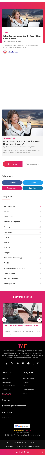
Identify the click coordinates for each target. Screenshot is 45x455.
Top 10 (25, 393)
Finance (25, 382)
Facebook (12, 183)
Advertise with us (8, 386)
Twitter (33, 183)
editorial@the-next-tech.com (15, 406)
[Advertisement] (22, 82)
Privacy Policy (21, 446)
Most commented (32, 164)
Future (25, 386)
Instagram (12, 188)
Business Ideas (28, 378)
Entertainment (28, 390)
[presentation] (4, 319)
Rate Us (28, 430)
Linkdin (33, 188)
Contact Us (6, 390)
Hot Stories (12, 164)
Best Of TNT (6, 393)
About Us (5, 378)
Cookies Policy (9, 446)
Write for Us (6, 382)
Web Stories (6, 417)
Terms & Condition (34, 446)
